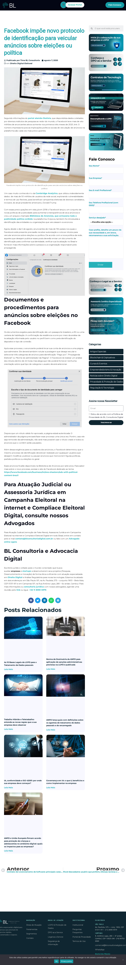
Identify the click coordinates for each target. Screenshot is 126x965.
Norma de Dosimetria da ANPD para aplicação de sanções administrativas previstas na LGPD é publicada (64, 662)
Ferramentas (31, 929)
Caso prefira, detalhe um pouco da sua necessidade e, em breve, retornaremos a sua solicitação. (105, 233)
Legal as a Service (55, 937)
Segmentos (31, 934)
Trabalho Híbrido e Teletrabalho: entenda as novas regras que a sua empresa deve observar (20, 722)
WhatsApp (99, 949)
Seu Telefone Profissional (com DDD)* (103, 204)
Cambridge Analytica (47, 193)
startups (26, 571)
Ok (56, 961)
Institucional (77, 925)
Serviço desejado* (97, 217)
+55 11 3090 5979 (37, 590)
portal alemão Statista (39, 118)
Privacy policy (66, 961)
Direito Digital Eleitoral (21, 63)
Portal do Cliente (102, 954)
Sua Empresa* (95, 178)
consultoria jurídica (34, 587)
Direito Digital (15, 577)
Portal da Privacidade (81, 937)
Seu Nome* (94, 166)
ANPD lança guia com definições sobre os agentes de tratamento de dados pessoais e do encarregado (64, 723)
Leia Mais (8, 669)
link (18, 590)
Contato (30, 938)
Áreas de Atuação (34, 925)
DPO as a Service (55, 932)
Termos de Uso (79, 941)
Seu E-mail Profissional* (100, 190)
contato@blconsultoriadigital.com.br (34, 539)
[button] (31, 600)
